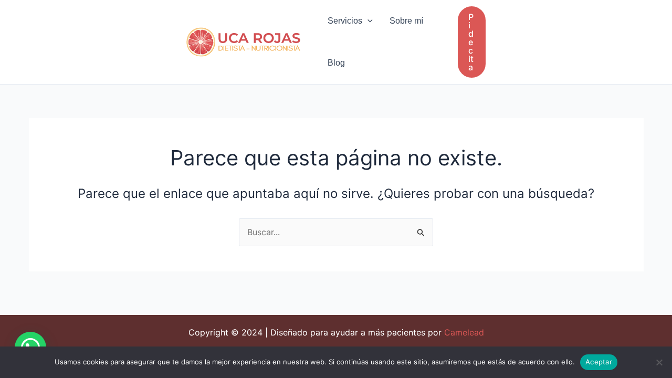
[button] (367, 21)
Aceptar (598, 362)
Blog (336, 62)
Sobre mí (406, 20)
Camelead (464, 332)
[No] (659, 362)
